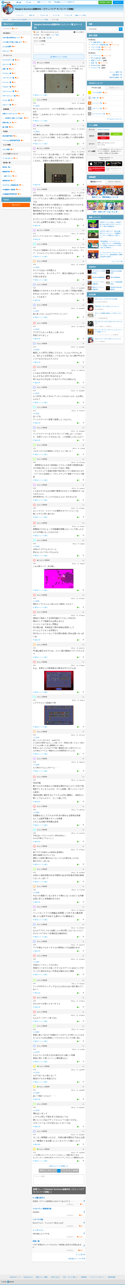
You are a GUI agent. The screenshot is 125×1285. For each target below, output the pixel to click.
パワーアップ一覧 (8, 78)
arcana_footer (98, 65)
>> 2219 (36, 267)
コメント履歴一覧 (115, 72)
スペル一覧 (6, 100)
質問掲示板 (6, 180)
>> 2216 (36, 329)
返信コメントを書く (41, 95)
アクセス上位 (96, 88)
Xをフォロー (16, 205)
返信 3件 (37, 1144)
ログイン (118, 2)
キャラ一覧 (56, 15)
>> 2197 (36, 737)
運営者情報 (111, 1277)
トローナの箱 (100, 47)
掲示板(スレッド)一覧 (76, 1259)
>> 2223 (36, 106)
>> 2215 (36, 350)
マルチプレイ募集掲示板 (10, 185)
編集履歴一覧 (117, 75)
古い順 (49, 38)
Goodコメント (114, 88)
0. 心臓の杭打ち (101, 42)
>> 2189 (36, 546)
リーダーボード (7, 158)
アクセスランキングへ (115, 119)
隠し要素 (5, 127)
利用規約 (84, 1277)
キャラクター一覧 (8, 60)
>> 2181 (36, 1032)
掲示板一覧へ (6, 167)
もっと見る (80, 1254)
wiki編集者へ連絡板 (8, 189)
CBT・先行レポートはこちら (104, 212)
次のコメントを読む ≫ (58, 1166)
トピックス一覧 (117, 261)
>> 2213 (36, 393)
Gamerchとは (28, 1277)
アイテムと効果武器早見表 (11, 140)
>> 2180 (36, 1093)
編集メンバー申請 (80, 15)
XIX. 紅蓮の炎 (98, 58)
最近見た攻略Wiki (114, 182)
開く (83, 62)
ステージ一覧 (6, 64)
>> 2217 (36, 311)
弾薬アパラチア (99, 60)
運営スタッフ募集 (42, 1277)
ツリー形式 (55, 35)
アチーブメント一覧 (9, 96)
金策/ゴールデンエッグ (9, 113)
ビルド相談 (6, 149)
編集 (20, 2)
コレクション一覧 (8, 91)
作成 (29, 2)
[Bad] (83, 95)
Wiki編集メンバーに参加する (64, 2)
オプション (6, 51)
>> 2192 (36, 765)
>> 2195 (36, 812)
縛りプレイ (8, 176)
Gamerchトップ (15, 1277)
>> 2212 (36, 413)
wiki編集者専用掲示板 (9, 194)
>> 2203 (36, 601)
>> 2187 (36, 962)
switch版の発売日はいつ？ (11, 37)
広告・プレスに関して (70, 1277)
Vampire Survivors (104, 129)
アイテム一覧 (68, 15)
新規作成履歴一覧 (115, 77)
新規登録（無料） (105, 2)
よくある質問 (6, 46)
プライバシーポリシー (97, 1277)
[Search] (121, 29)
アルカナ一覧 (44, 15)
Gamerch (5, 2)
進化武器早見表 (7, 136)
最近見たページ (96, 182)
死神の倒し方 (6, 122)
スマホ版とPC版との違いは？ (12, 42)
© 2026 (4, 1282)
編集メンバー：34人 (44, 2)
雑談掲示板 (6, 171)
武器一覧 (31, 15)
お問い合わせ (55, 1277)
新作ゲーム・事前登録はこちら (104, 197)
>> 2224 (36, 132)
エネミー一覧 (6, 105)
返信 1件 (37, 185)
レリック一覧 (6, 82)
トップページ (19, 15)
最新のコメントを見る (60, 57)
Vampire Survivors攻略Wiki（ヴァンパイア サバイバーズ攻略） (45, 9)
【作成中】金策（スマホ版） (13, 118)
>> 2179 (36, 1052)
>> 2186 (36, 892)
